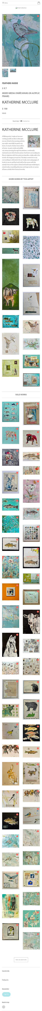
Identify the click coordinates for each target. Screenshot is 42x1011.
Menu (6, 3)
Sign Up (6, 994)
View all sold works (21, 960)
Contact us (26, 121)
